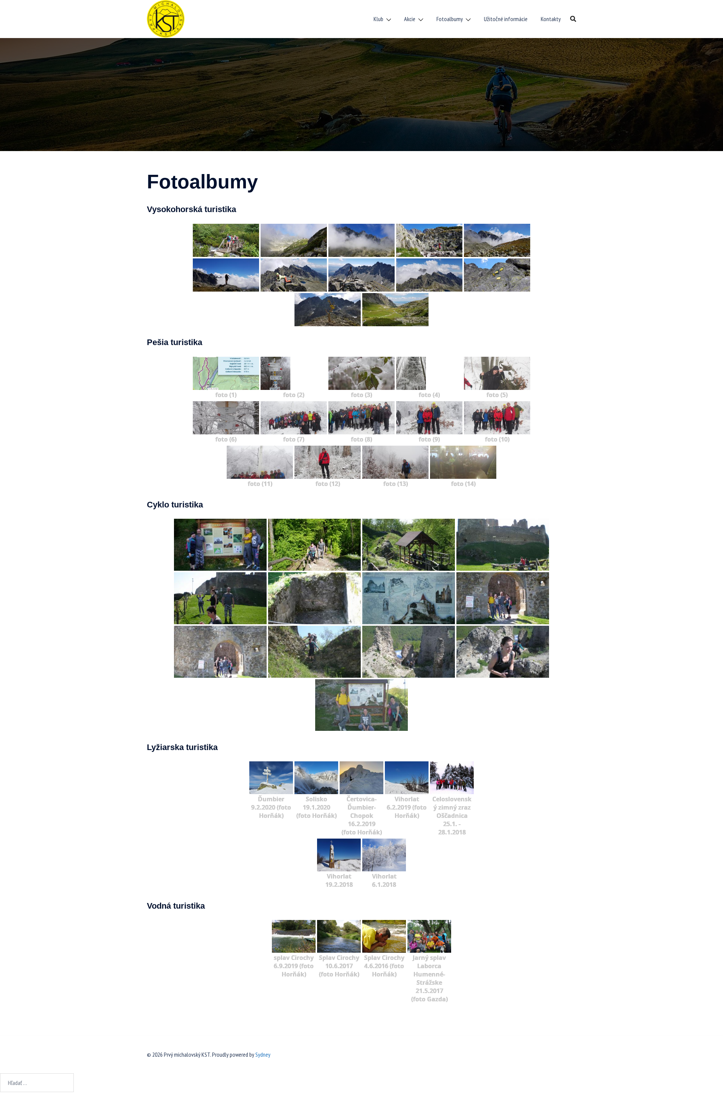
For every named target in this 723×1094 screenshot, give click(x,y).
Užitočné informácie (506, 19)
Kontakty (551, 19)
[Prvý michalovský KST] (166, 18)
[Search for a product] (573, 19)
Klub (378, 19)
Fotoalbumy (449, 19)
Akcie (409, 19)
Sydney (262, 1054)
